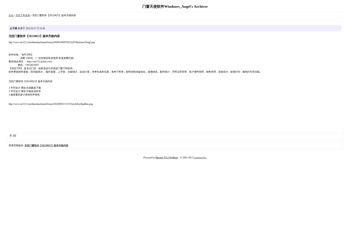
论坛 (11, 15)
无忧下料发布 (23, 15)
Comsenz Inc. (200, 157)
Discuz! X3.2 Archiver (167, 157)
